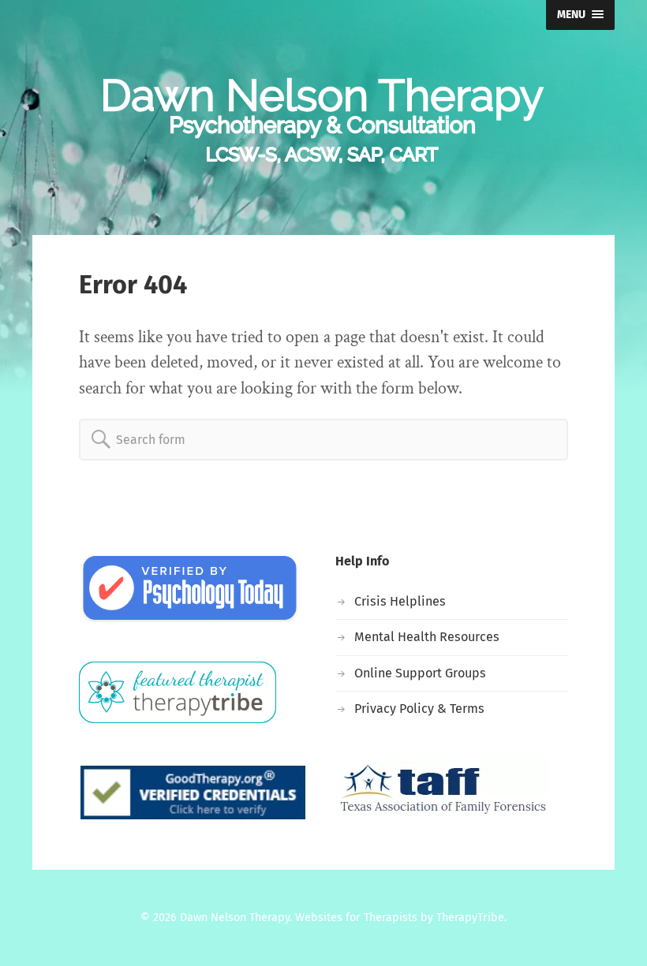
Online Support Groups (420, 673)
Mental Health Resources (426, 636)
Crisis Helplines (400, 601)
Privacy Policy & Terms (419, 708)
